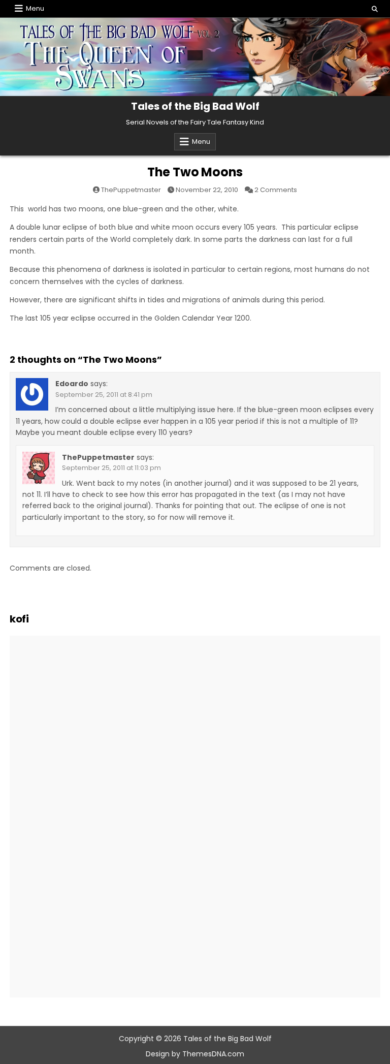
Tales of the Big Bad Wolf (195, 106)
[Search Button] (374, 9)
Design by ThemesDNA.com (195, 1054)
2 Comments (275, 189)
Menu (35, 8)
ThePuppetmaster (131, 189)
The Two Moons (195, 172)
